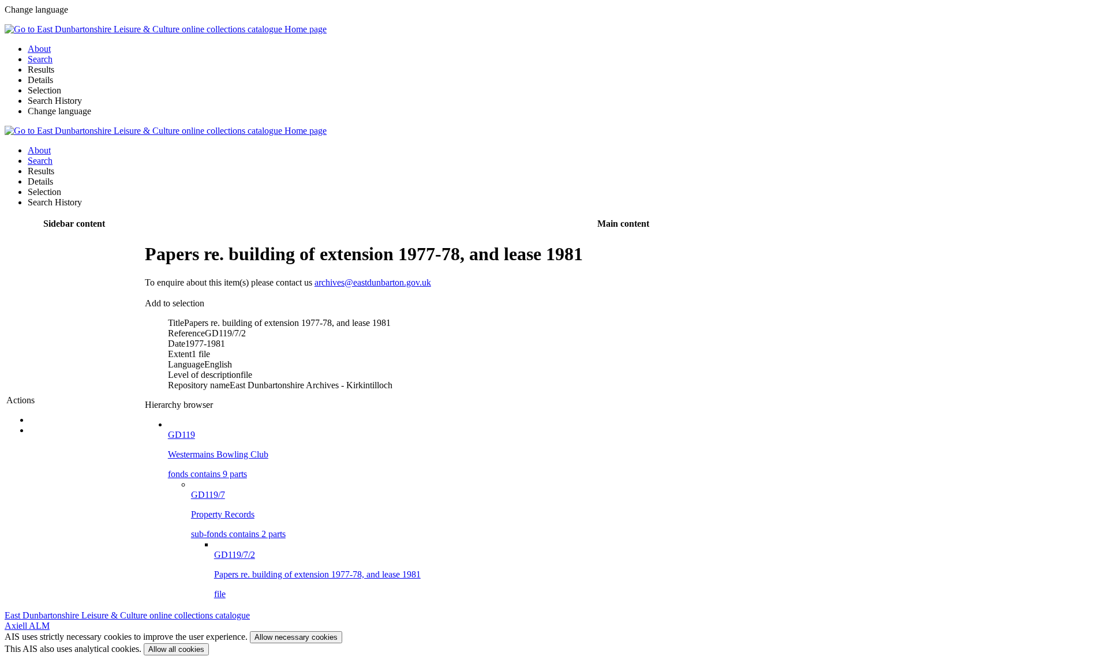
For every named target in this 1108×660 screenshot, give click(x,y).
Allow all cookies (176, 649)
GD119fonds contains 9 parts (218, 454)
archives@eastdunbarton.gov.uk (373, 282)
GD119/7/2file (317, 574)
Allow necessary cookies (296, 637)
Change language (59, 111)
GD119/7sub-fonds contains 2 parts (238, 514)
